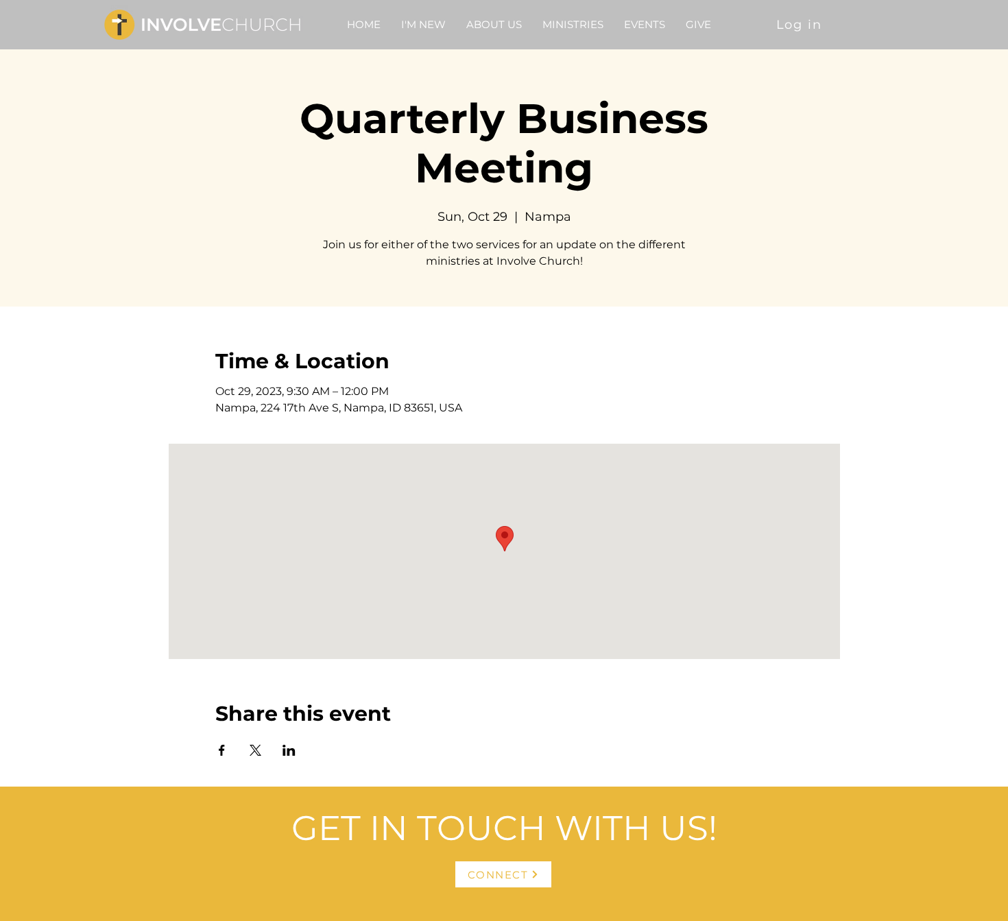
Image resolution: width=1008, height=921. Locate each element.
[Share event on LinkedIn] (289, 750)
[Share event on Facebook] (221, 750)
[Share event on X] (255, 750)
